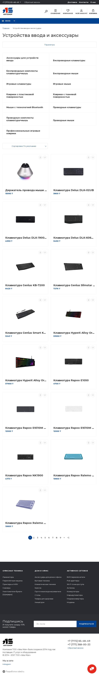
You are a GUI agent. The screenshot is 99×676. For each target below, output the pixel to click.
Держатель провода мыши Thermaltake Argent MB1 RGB (26, 190)
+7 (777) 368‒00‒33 (79, 644)
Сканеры (6, 588)
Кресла (38, 588)
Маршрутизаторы (75, 595)
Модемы (71, 602)
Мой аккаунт (81, 13)
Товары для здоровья (44, 599)
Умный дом (39, 602)
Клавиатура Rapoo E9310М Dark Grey (26, 427)
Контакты (83, 2)
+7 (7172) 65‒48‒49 (11, 2)
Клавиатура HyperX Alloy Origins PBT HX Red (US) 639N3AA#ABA (26, 380)
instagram (7, 664)
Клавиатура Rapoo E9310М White (74, 427)
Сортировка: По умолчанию (24, 146)
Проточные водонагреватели (48, 591)
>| (68, 537)
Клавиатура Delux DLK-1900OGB (26, 237)
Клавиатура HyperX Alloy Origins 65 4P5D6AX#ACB (74, 332)
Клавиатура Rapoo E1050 (71, 380)
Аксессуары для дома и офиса (48, 577)
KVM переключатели (76, 577)
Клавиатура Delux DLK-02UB (73, 190)
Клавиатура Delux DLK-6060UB (74, 237)
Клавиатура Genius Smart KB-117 (26, 332)
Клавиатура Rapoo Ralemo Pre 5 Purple (26, 523)
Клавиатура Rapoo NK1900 (24, 475)
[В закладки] (45, 157)
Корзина (93, 13)
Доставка (72, 2)
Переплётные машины (13, 581)
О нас (93, 2)
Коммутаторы (73, 591)
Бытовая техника (42, 581)
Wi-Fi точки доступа (75, 584)
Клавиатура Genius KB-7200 (25, 285)
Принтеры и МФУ (10, 584)
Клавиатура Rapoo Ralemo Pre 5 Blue (74, 475)
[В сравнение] (40, 157)
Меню (7, 21)
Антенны (71, 588)
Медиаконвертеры (75, 599)
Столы (37, 595)
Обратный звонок (32, 2)
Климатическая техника (45, 584)
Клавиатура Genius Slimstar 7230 (74, 285)
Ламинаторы (8, 577)
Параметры (49, 45)
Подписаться (86, 624)
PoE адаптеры (73, 581)
